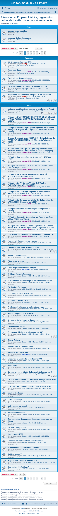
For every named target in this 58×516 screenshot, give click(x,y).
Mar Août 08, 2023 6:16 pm (42, 322)
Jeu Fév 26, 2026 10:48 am (41, 144)
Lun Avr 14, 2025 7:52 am (37, 64)
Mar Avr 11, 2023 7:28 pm (41, 360)
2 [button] (28, 53)
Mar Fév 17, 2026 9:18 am (41, 221)
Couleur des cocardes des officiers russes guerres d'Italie (32, 380)
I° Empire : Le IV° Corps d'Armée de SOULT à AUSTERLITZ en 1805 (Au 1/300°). (26, 184)
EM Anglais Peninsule (17, 287)
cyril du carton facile (28, 462)
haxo (23, 381)
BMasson (25, 449)
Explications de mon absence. (20, 78)
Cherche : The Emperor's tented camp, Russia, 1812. (29, 386)
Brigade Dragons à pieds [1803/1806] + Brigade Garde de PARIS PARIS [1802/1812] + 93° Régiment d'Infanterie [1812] (31, 140)
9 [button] (41, 53)
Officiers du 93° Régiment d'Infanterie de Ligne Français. (31, 234)
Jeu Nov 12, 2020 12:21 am (39, 88)
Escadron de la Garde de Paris (20, 347)
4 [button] (34, 53)
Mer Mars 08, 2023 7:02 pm (42, 367)
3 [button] (31, 53)
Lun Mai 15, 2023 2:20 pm (41, 348)
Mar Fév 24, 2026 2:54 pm (41, 161)
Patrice (24, 408)
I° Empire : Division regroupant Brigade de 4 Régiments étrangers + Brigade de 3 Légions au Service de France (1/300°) (31, 130)
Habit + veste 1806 (15, 434)
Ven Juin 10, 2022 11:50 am (46, 462)
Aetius (24, 111)
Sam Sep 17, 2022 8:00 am (38, 449)
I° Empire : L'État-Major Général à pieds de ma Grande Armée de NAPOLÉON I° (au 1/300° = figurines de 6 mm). (31, 227)
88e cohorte (12, 365)
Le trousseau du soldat (17, 406)
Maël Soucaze (39, 511)
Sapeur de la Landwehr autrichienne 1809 (25, 359)
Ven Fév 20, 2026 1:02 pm (41, 195)
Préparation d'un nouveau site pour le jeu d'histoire (29, 95)
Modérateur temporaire (33, 40)
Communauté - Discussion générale (27, 90)
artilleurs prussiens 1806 (18, 352)
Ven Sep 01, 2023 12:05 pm (43, 309)
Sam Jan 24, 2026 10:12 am (41, 229)
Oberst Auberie (14, 340)
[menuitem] (7, 8)
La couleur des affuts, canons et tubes (24, 247)
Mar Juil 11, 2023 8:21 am (41, 328)
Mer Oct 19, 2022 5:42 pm (37, 423)
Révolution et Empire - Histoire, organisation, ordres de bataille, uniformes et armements (27, 19)
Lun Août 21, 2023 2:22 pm (41, 315)
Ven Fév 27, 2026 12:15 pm (41, 133)
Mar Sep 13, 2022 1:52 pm (41, 456)
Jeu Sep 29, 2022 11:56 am (41, 436)
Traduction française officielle (24, 511)
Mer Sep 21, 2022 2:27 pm (37, 442)
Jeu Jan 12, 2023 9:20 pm (36, 408)
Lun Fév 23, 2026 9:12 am (41, 169)
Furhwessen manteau (16, 413)
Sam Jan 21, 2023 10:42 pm (42, 395)
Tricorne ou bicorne (16, 261)
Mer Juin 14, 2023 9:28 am (41, 334)
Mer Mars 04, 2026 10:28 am (41, 80)
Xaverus (25, 442)
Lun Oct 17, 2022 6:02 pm (41, 429)
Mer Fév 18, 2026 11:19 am (41, 212)
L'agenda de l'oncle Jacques (19, 38)
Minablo (24, 423)
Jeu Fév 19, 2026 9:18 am (41, 204)
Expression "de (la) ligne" (18, 467)
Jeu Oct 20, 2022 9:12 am (41, 414)
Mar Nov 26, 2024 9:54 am (42, 243)
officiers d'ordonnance (17, 255)
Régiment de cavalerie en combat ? (22, 460)
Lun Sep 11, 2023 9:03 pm (40, 302)
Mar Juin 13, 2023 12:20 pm (42, 342)
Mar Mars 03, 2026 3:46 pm (41, 123)
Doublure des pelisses (17, 428)
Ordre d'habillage (15, 399)
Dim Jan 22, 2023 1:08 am (42, 388)
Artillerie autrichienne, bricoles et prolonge (26, 307)
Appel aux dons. (14, 70)
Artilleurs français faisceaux (19, 274)
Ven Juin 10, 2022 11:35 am (42, 469)
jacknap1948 (26, 72)
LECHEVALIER (27, 243)
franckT (24, 374)
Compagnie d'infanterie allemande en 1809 (25, 332)
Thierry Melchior (27, 249)
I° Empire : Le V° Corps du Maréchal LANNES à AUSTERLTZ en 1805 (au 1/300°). (27, 175)
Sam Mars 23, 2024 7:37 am (36, 263)
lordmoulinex (26, 302)
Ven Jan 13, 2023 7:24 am (41, 401)
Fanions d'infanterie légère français (22, 241)
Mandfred (25, 269)
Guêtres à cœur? (15, 454)
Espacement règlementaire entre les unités (25, 441)
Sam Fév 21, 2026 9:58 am (41, 187)
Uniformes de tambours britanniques (23, 320)
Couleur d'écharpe (15, 393)
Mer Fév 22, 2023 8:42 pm (37, 374)
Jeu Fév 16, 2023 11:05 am (36, 381)
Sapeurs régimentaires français (21, 313)
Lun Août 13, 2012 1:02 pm (36, 111)
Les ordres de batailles (17, 31)
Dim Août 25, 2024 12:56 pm (43, 249)
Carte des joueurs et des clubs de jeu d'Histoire (27, 86)
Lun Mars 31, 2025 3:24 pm (41, 72)
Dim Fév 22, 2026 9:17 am (41, 178)
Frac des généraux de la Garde (20, 294)
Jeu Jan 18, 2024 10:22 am (39, 269)
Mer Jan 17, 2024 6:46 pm (41, 276)
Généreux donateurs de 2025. (20, 62)
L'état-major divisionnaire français (22, 268)
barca (24, 263)
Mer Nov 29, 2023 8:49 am (41, 282)
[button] (21, 53)
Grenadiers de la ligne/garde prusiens (23, 447)
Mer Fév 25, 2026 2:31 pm (41, 152)
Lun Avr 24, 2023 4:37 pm (40, 354)
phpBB (23, 508)
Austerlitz (25, 88)
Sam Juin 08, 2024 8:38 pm (42, 257)
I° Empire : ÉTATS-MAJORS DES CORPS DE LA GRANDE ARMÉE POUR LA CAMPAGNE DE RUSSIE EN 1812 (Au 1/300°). (31, 119)
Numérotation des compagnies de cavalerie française (30, 281)
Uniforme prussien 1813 (18, 300)
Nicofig (24, 64)
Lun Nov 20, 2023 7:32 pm (42, 289)
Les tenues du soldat (16, 327)
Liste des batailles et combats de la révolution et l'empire (31, 109)
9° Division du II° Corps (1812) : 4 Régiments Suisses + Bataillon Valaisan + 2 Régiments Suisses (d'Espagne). (30, 150)
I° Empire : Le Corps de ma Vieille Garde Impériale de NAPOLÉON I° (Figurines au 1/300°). (30, 201)
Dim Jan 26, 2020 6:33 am (37, 96)
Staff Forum (14, 23)
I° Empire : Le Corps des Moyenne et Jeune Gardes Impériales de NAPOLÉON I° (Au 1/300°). (29, 193)
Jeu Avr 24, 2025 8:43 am (40, 236)
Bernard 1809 (26, 276)
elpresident (26, 354)
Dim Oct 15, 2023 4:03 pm (42, 295)
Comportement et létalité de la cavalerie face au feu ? (30, 372)
